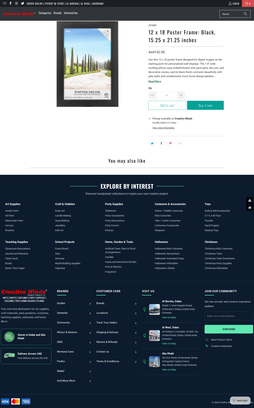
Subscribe (228, 329)
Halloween (161, 242)
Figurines (60, 268)
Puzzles (209, 220)
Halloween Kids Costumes (169, 248)
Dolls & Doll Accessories (217, 210)
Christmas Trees (213, 253)
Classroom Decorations (17, 248)
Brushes (9, 230)
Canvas (9, 225)
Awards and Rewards (16, 253)
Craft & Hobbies (65, 204)
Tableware (110, 210)
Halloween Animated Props (169, 258)
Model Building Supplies (67, 263)
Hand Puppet (212, 225)
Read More (154, 81)
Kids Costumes (163, 215)
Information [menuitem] (71, 13)
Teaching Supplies (16, 242)
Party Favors (112, 225)
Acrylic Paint (11, 210)
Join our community (221, 291)
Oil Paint (9, 215)
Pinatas (109, 230)
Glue (57, 253)
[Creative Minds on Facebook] (10, 3)
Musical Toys (212, 230)
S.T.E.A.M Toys (213, 215)
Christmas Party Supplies (218, 263)
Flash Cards (11, 258)
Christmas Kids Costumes (218, 248)
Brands (63, 291)
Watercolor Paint (14, 220)
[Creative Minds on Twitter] (22, 3)
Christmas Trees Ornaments (220, 258)
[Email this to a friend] (180, 143)
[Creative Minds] (19, 14)
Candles (109, 257)
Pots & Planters (113, 266)
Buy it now (205, 105)
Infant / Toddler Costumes (169, 210)
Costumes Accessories (167, 225)
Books (8, 263)
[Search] (245, 14)
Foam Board (61, 248)
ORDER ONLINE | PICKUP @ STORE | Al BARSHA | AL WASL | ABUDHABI (65, 3)
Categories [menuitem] (45, 13)
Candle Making (63, 215)
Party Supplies (114, 204)
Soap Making (62, 220)
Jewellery (60, 225)
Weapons (160, 230)
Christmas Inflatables (216, 268)
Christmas (211, 242)
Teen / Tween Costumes (167, 220)
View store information (163, 128)
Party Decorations (114, 220)
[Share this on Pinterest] (170, 143)
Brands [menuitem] (58, 13)
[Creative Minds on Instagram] (16, 3)
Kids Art (59, 230)
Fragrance (110, 271)
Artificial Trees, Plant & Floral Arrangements (120, 250)
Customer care (108, 291)
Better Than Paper (15, 268)
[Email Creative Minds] (4, 3)
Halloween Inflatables (166, 263)
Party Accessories (114, 215)
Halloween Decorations (167, 253)
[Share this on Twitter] (152, 143)
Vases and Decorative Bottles (120, 262)
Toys (208, 204)
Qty (150, 88)
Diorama (59, 258)
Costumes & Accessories (170, 204)
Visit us (148, 291)
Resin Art (60, 210)
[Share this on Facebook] (161, 143)
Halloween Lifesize (165, 268)
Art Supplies (12, 204)
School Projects (64, 242)
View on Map (169, 317)
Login (236, 3)
